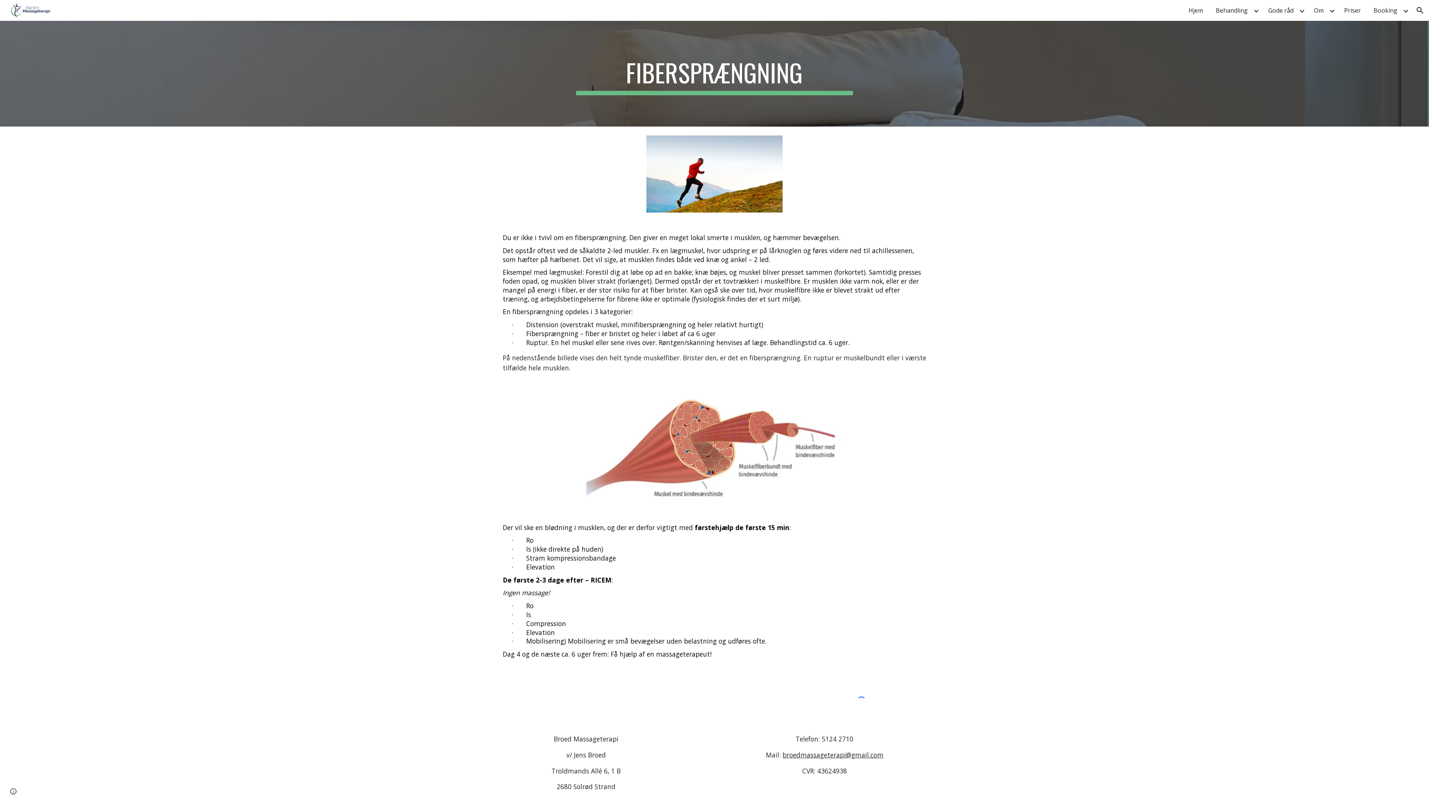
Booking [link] (1385, 10)
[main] (714, 73)
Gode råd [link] (1281, 10)
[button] (1420, 10)
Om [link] (1319, 10)
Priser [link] (1352, 10)
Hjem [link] (1196, 10)
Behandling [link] (1232, 10)
